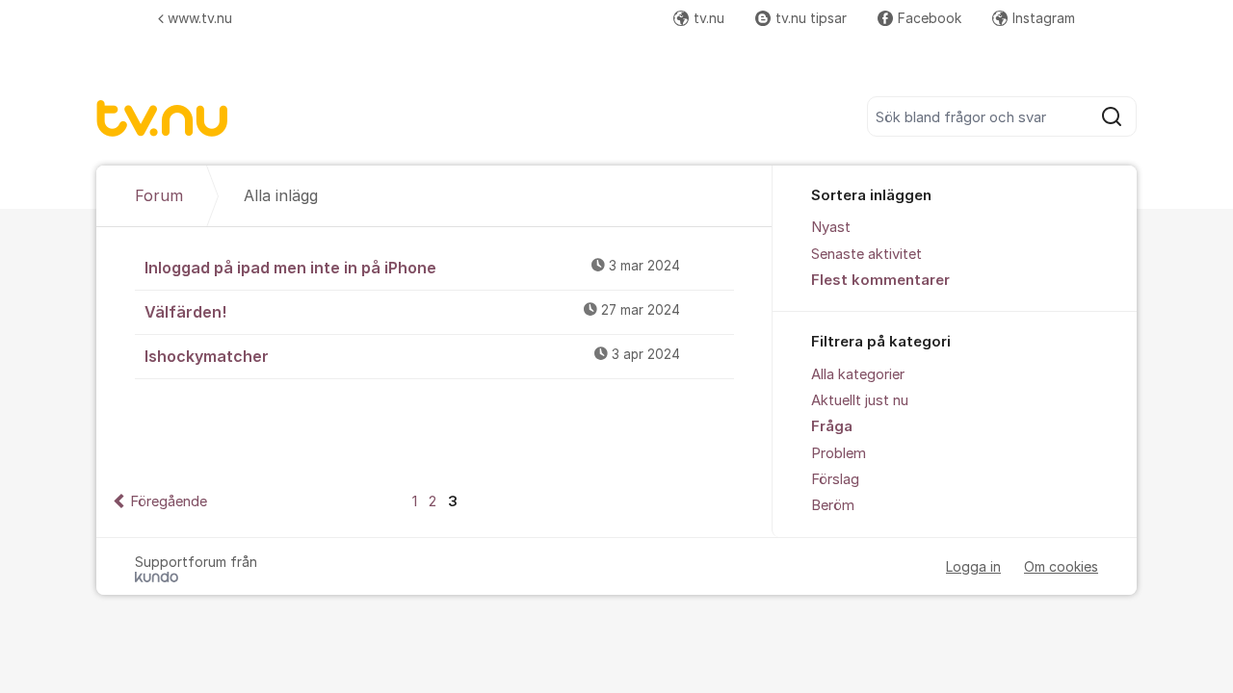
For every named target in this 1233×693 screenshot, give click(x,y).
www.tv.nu (200, 18)
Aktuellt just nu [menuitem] (859, 400)
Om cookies (1061, 566)
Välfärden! (412, 311)
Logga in (973, 566)
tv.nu (709, 18)
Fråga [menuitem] (832, 426)
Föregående (168, 501)
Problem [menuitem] (838, 453)
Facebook (929, 18)
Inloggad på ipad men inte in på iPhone (412, 267)
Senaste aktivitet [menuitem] (866, 254)
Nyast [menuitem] (831, 227)
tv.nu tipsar (811, 18)
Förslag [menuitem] (835, 479)
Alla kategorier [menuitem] (858, 374)
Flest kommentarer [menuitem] (880, 280)
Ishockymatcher (412, 356)
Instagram (1043, 18)
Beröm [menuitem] (832, 505)
